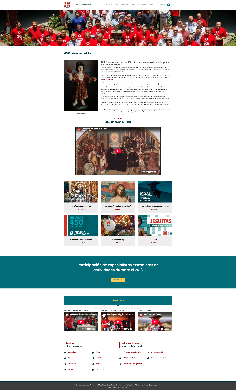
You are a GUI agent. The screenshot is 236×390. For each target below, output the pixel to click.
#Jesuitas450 (157, 352)
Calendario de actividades (81, 240)
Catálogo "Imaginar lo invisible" (118, 206)
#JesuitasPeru (129, 358)
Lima (98, 352)
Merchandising (118, 240)
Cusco (70, 369)
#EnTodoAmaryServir (132, 363)
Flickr (155, 240)
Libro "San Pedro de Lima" (81, 206)
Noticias (163, 5)
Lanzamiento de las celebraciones (155, 206)
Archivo (109, 5)
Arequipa (72, 352)
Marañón (100, 358)
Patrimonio (135, 5)
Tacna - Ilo (100, 369)
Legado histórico (122, 5)
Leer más (80, 209)
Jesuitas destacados (149, 5)
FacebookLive (108, 79)
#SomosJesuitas (158, 358)
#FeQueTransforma (132, 352)
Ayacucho (72, 358)
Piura (98, 363)
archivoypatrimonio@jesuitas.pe (118, 387)
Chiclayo (72, 363)
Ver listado (117, 280)
